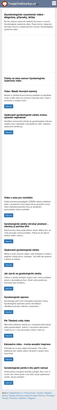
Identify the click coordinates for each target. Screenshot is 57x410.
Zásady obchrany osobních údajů (23, 395)
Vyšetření (23, 398)
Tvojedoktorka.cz (16, 393)
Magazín (32, 398)
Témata (5, 398)
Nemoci (42, 395)
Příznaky (50, 395)
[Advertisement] (28, 53)
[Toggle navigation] (53, 2)
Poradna (13, 398)
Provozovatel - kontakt (33, 393)
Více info (9, 106)
